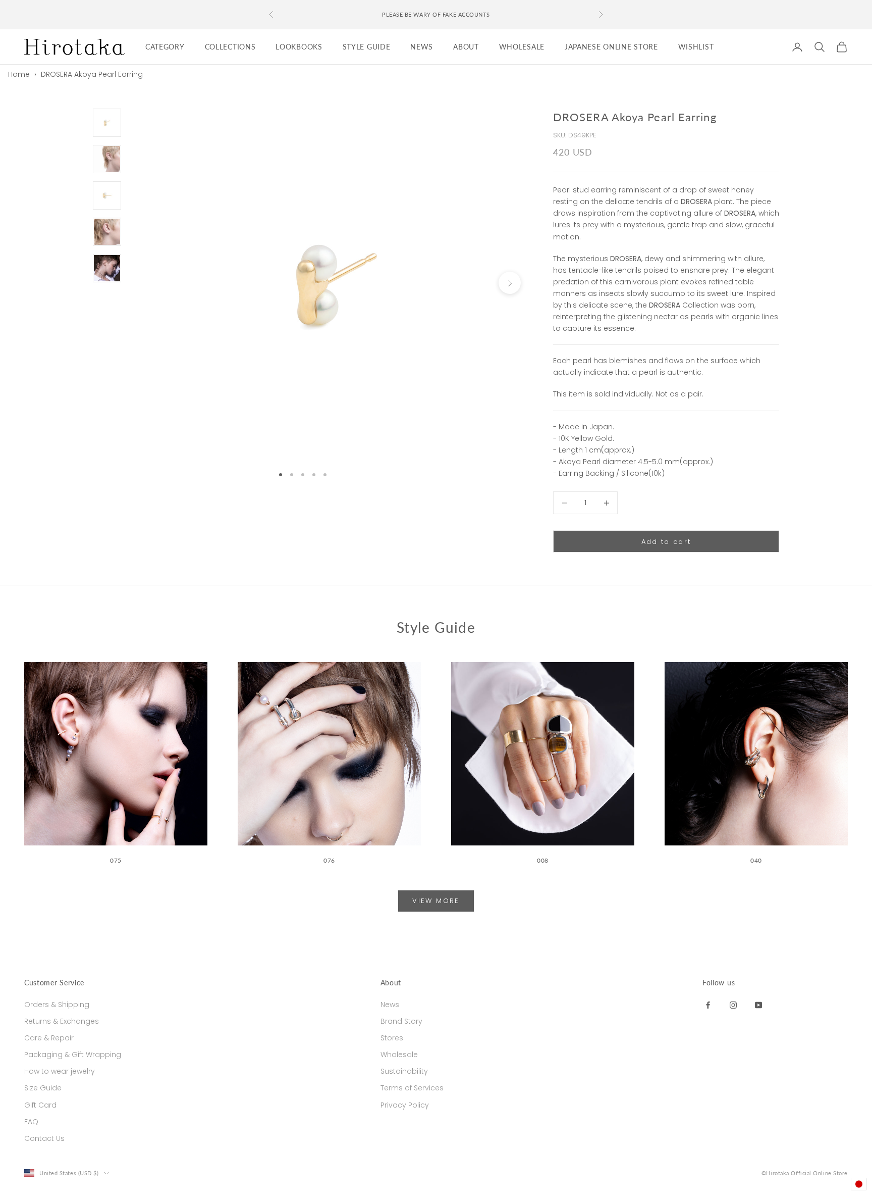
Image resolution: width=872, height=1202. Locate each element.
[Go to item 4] (107, 232)
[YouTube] (758, 1004)
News (389, 1004)
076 (329, 860)
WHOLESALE (521, 46)
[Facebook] (708, 1004)
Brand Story (401, 1021)
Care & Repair (49, 1038)
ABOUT (466, 46)
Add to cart (666, 541)
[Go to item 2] (107, 159)
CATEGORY (165, 46)
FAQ (31, 1122)
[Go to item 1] (107, 123)
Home (19, 74)
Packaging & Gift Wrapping (72, 1054)
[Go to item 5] (107, 268)
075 (116, 860)
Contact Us (44, 1138)
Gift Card (40, 1105)
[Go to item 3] (107, 195)
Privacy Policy (404, 1105)
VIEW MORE (435, 901)
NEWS (421, 46)
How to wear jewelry (59, 1071)
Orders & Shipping (56, 1004)
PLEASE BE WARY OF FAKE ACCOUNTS (436, 14)
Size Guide (43, 1088)
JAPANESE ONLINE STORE (611, 46)
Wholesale (399, 1054)
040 (756, 860)
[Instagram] (733, 1004)
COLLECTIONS (230, 46)
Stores (391, 1038)
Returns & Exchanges (61, 1021)
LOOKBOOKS (299, 46)
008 (543, 860)
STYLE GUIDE (367, 46)
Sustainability (404, 1071)
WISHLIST (696, 46)
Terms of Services (412, 1088)
